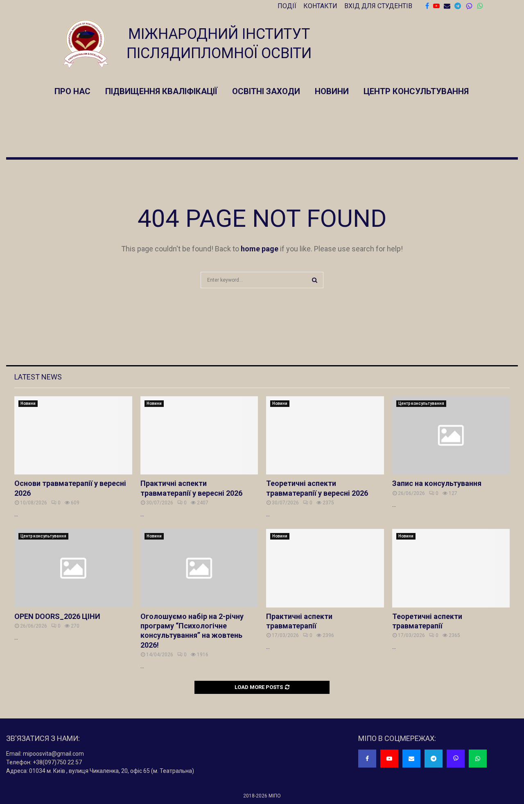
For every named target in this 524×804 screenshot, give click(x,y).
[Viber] (469, 6)
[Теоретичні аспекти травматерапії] (451, 568)
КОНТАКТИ (320, 6)
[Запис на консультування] (451, 435)
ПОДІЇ (287, 6)
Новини (332, 91)
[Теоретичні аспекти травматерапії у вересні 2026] (325, 435)
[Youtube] (389, 759)
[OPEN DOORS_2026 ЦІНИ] (73, 568)
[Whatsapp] (478, 759)
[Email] (411, 759)
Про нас (72, 91)
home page (259, 248)
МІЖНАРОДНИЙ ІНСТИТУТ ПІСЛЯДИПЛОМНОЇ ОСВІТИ (219, 43)
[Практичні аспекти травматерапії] (325, 568)
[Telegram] (434, 759)
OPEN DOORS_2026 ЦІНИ (57, 616)
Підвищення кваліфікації (161, 91)
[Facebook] (367, 759)
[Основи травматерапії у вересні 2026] (73, 435)
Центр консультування (416, 91)
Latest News (38, 377)
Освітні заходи (266, 91)
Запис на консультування (436, 483)
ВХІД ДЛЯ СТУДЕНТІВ (378, 6)
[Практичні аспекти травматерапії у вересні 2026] (199, 435)
